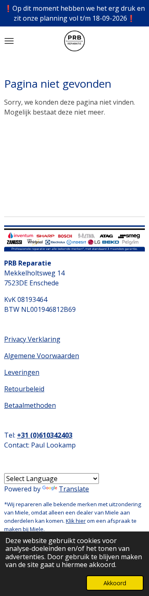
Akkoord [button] (114, 583)
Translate (74, 488)
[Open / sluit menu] (9, 40)
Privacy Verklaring (32, 339)
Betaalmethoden (30, 405)
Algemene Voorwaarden (41, 355)
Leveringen (21, 372)
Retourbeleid (24, 388)
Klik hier (76, 520)
